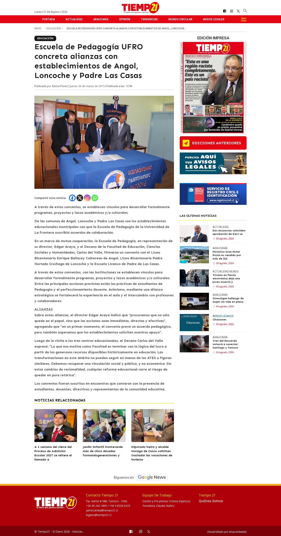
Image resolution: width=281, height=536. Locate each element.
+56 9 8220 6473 (119, 506)
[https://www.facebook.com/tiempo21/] (224, 11)
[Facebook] (72, 198)
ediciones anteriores (216, 143)
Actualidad (74, 19)
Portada (48, 19)
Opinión (124, 19)
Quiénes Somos (211, 501)
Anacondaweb (238, 532)
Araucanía (100, 19)
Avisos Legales (213, 19)
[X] (79, 198)
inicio (37, 28)
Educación (54, 28)
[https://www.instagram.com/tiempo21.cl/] (231, 11)
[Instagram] (87, 198)
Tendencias (149, 19)
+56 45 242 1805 (97, 506)
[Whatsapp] (94, 198)
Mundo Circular (180, 19)
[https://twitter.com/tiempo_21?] (238, 11)
